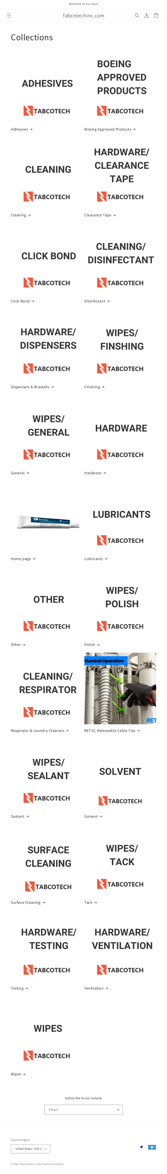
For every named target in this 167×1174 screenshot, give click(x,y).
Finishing (92, 386)
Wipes (16, 1073)
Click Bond (20, 300)
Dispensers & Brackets (30, 386)
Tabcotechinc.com (30, 1164)
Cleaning (18, 214)
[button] (9, 15)
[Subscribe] (117, 1110)
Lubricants (93, 558)
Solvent (91, 816)
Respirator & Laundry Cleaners (37, 730)
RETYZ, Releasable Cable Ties (109, 730)
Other (16, 644)
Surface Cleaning (26, 902)
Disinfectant (94, 300)
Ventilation (94, 988)
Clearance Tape (97, 214)
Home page (21, 558)
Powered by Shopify (52, 1164)
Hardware (93, 472)
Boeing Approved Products (107, 129)
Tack (88, 902)
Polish (89, 644)
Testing (17, 988)
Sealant (17, 816)
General (18, 472)
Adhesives (19, 129)
